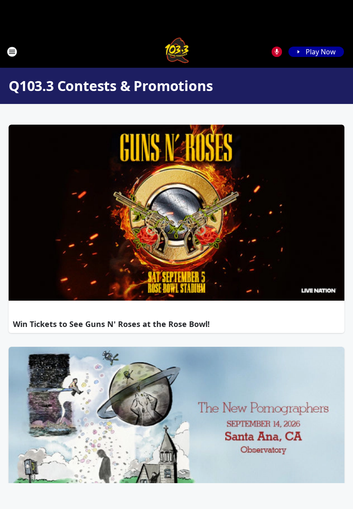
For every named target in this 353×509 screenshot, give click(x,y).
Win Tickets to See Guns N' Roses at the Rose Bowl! (111, 324)
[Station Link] (176, 52)
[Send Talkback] (277, 52)
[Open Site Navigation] (12, 52)
